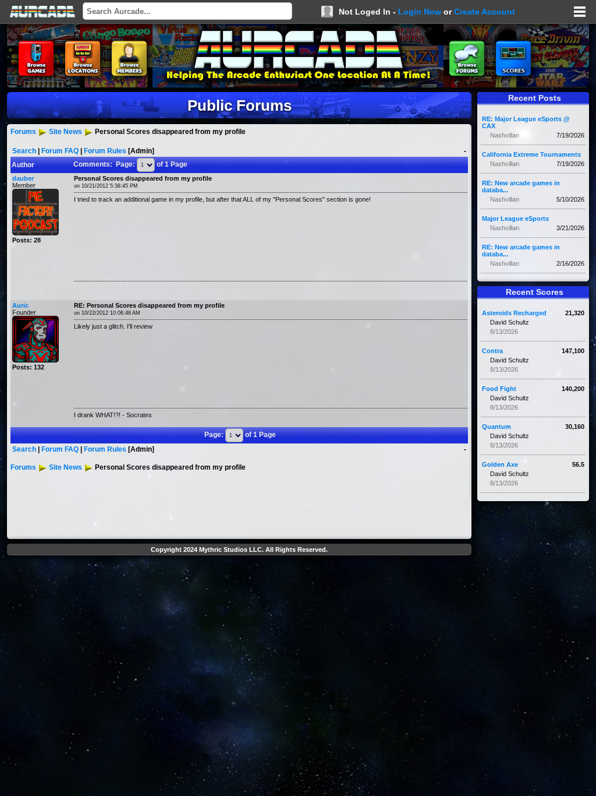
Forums (23, 132)
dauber (23, 178)
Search (24, 151)
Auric (20, 305)
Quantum (496, 426)
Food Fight (499, 388)
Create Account (484, 11)
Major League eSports (515, 218)
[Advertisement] (239, 586)
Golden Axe (500, 464)
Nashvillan (504, 135)
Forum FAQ (60, 151)
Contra (492, 350)
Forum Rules (105, 151)
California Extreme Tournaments (531, 154)
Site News (65, 132)
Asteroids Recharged (514, 312)
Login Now (419, 11)
